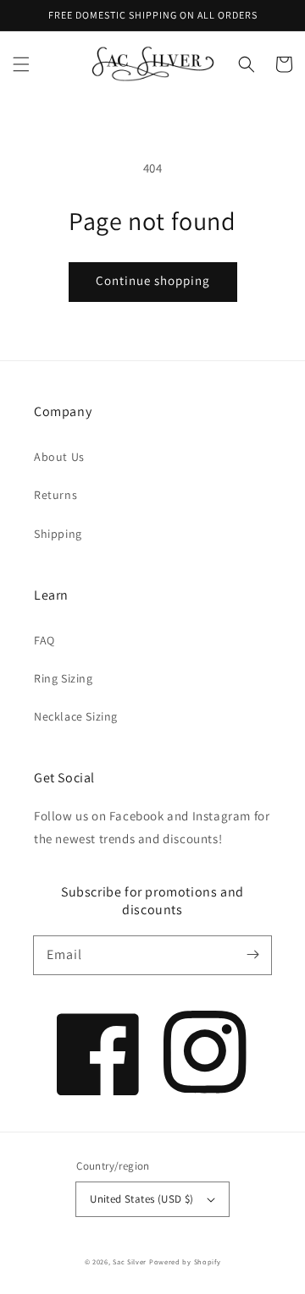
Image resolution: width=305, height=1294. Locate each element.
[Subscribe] (252, 954)
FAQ (44, 640)
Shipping (58, 533)
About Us (59, 456)
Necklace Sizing (76, 716)
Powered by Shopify (185, 1261)
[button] (21, 64)
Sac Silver (130, 1261)
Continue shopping (153, 280)
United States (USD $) (141, 1199)
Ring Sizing (63, 678)
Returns (55, 494)
